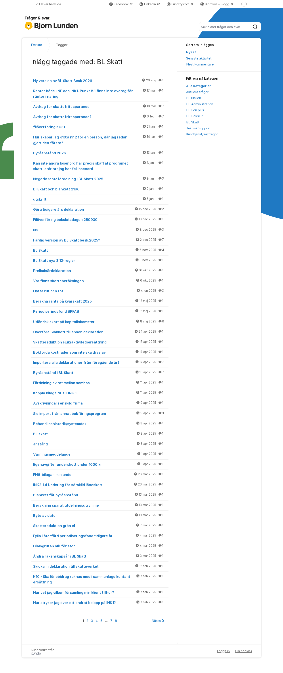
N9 (98, 230)
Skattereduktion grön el (98, 525)
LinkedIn (150, 4)
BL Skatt (98, 250)
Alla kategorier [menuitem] (198, 86)
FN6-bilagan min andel (98, 474)
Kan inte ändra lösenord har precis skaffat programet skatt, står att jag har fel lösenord (98, 166)
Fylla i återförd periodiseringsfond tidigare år (98, 536)
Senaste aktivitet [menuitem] (199, 58)
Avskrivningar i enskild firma (98, 403)
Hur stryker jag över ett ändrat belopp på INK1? (98, 602)
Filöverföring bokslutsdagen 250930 (98, 219)
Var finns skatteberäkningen (98, 281)
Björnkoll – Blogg (217, 4)
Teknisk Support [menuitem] (198, 128)
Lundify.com (181, 4)
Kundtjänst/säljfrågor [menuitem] (202, 134)
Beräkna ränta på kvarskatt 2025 (98, 301)
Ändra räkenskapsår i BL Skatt (98, 556)
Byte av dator (98, 515)
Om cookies (243, 651)
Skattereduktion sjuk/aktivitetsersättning (98, 342)
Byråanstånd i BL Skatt (98, 372)
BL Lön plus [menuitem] (195, 110)
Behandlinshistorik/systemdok (98, 424)
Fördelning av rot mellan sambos (98, 383)
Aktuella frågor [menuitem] (197, 92)
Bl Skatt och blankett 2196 (98, 189)
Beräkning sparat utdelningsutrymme (98, 505)
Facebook (121, 4)
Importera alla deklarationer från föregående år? (98, 362)
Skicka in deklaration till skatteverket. (98, 566)
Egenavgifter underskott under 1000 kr (98, 464)
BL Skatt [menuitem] (192, 122)
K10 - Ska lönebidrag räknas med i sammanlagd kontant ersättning (98, 579)
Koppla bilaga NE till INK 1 (98, 393)
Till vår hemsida (49, 4)
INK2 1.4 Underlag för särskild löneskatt (98, 485)
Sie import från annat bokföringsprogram (98, 413)
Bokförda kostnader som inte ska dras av (98, 352)
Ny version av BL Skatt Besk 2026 (98, 81)
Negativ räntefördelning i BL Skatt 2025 (98, 179)
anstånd (98, 444)
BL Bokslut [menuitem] (194, 116)
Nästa (156, 621)
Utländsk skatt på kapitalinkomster (98, 322)
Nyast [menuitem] (191, 52)
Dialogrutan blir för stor (98, 546)
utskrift (98, 199)
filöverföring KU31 (98, 127)
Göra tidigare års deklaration (98, 209)
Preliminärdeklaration (98, 270)
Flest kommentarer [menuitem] (200, 64)
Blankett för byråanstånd (98, 495)
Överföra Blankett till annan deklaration (98, 332)
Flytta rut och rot (98, 291)
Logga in (223, 651)
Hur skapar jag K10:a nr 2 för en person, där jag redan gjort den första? (98, 140)
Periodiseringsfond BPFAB (98, 311)
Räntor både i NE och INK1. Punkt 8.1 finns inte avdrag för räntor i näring (98, 94)
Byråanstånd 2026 (98, 153)
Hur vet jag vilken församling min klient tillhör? (98, 592)
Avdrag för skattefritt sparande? (98, 117)
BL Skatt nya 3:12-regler (98, 260)
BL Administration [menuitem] (199, 104)
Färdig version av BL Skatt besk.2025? (98, 240)
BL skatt (98, 434)
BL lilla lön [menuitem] (193, 98)
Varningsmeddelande (98, 454)
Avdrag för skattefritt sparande (98, 106)
